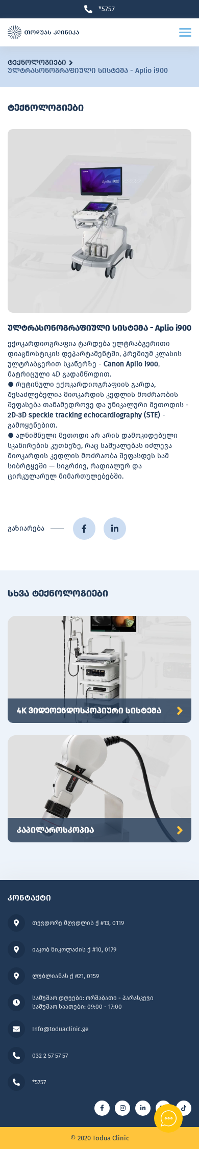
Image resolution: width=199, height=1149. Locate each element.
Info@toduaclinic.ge (60, 1029)
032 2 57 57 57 (50, 1055)
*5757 (106, 9)
